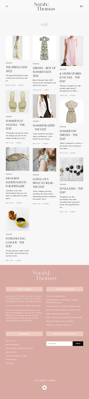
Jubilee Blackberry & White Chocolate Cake (63, 306)
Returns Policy (11, 352)
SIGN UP (78, 343)
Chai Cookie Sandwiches (56, 296)
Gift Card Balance (13, 345)
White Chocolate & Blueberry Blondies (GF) (63, 310)
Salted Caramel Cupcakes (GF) (58, 314)
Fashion (9, 63)
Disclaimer (10, 363)
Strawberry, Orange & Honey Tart (59, 325)
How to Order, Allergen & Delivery (19, 348)
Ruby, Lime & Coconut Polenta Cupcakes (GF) (64, 317)
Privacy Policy (11, 360)
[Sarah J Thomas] (44, 6)
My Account (10, 341)
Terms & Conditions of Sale (16, 356)
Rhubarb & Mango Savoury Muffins (60, 321)
